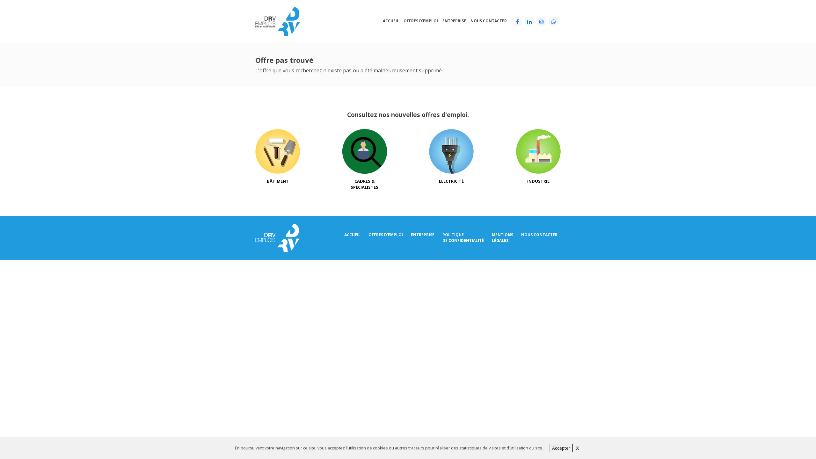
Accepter (561, 448)
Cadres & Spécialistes (364, 184)
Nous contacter (488, 21)
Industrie (538, 181)
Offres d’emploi (421, 21)
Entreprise (454, 21)
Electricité (451, 181)
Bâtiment (278, 181)
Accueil (391, 21)
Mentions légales (502, 237)
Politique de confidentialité (463, 237)
